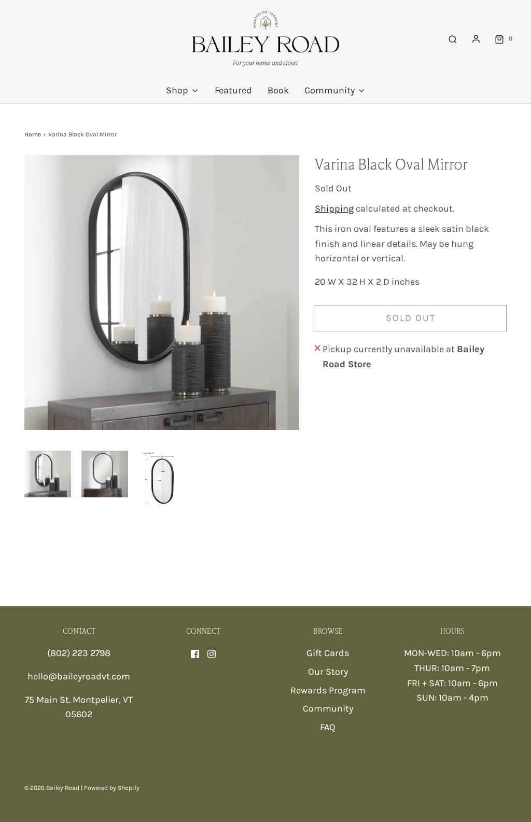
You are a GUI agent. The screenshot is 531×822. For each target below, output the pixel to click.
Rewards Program (328, 690)
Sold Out (411, 318)
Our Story (328, 671)
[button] (47, 474)
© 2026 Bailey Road (51, 787)
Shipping (334, 208)
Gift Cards (327, 653)
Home (32, 134)
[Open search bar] (452, 38)
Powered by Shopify (111, 787)
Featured (233, 90)
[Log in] (476, 39)
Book (278, 90)
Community (328, 708)
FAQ (328, 727)
